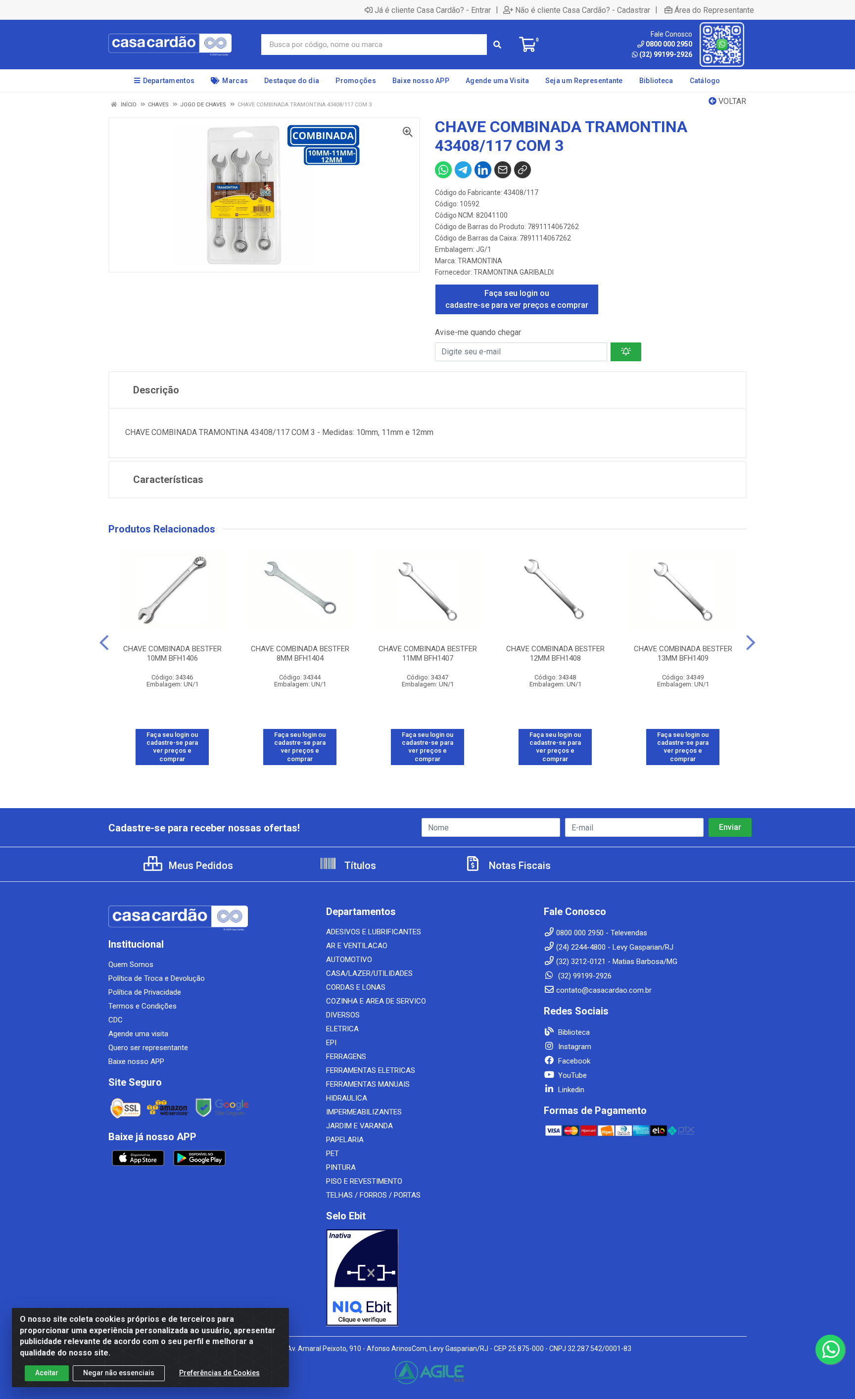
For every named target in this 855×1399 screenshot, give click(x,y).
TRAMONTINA (480, 261)
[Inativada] (427, 1277)
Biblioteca (573, 1032)
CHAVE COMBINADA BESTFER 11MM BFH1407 (428, 653)
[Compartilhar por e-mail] (502, 169)
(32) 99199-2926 (665, 54)
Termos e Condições (142, 1006)
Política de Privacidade (144, 992)
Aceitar (46, 1373)
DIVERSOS (343, 1015)
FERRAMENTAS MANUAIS (368, 1084)
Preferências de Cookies (219, 1373)
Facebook (573, 1061)
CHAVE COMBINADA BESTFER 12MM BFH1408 (555, 653)
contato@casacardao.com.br (604, 990)
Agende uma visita (138, 1033)
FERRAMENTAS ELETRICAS (370, 1070)
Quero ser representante (148, 1047)
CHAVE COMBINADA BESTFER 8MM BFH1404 (300, 653)
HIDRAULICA (346, 1098)
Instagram (573, 1046)
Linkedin (570, 1089)
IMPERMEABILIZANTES (364, 1112)
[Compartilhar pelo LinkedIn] (483, 169)
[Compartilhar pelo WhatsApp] (443, 169)
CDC (115, 1019)
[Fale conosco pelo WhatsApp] (830, 1349)
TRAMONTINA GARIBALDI (514, 272)
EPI (331, 1042)
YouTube (571, 1075)
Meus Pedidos (199, 865)
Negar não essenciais (118, 1373)
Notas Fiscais (518, 865)
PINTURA (341, 1167)
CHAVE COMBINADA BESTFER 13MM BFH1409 (683, 653)
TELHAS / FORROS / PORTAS (373, 1195)
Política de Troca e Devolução (156, 978)
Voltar (731, 101)
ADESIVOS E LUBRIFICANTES (373, 931)
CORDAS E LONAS (355, 987)
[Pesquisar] (497, 44)
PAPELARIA (345, 1139)
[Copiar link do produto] (522, 169)
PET (332, 1153)
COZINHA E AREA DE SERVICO (376, 1001)
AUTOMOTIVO (349, 959)
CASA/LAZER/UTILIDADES (369, 973)
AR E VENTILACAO (356, 945)
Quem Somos (130, 964)
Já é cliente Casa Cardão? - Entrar (433, 10)
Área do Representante (714, 10)
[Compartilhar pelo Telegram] (463, 169)
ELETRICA (342, 1028)
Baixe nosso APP (136, 1061)
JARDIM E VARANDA (359, 1125)
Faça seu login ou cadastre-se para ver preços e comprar (516, 299)
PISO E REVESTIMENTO (364, 1181)
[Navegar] (104, 643)
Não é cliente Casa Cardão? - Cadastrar (582, 10)
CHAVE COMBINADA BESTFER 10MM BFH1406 (172, 653)
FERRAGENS (346, 1056)
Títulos (359, 865)
